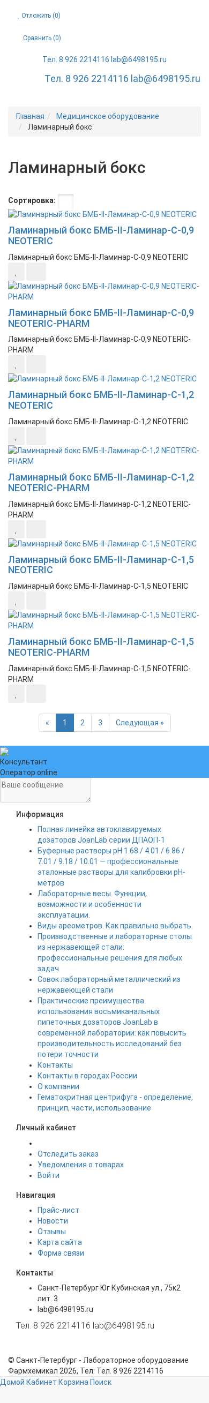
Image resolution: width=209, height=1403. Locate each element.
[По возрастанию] (113, 201)
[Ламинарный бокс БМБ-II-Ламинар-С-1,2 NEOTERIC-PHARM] (104, 456)
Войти (48, 1175)
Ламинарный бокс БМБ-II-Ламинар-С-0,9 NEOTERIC (101, 235)
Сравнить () (41, 38)
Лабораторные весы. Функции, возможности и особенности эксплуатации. (92, 904)
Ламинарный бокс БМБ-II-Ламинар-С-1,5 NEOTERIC (101, 565)
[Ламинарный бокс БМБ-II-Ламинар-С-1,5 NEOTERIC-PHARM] (104, 620)
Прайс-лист (58, 1210)
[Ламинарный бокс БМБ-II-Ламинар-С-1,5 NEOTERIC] (104, 543)
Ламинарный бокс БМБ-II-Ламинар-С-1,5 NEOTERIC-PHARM (101, 647)
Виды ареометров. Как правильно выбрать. (115, 925)
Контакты (55, 1065)
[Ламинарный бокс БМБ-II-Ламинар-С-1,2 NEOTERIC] (104, 378)
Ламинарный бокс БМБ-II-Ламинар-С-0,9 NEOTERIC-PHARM (101, 318)
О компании (58, 1086)
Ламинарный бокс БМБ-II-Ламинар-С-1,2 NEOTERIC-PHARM (101, 482)
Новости (53, 1221)
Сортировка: (32, 200)
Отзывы (52, 1231)
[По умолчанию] (65, 201)
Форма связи (61, 1253)
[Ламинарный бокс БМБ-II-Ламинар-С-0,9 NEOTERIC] (104, 214)
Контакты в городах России (87, 1075)
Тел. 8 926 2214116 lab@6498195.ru (104, 59)
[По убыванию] (124, 201)
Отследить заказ (68, 1154)
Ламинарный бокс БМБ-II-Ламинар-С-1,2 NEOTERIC (101, 400)
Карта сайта (60, 1242)
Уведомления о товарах (81, 1164)
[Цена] (97, 201)
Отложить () (40, 15)
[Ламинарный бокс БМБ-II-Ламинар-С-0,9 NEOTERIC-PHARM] (104, 291)
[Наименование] (81, 201)
